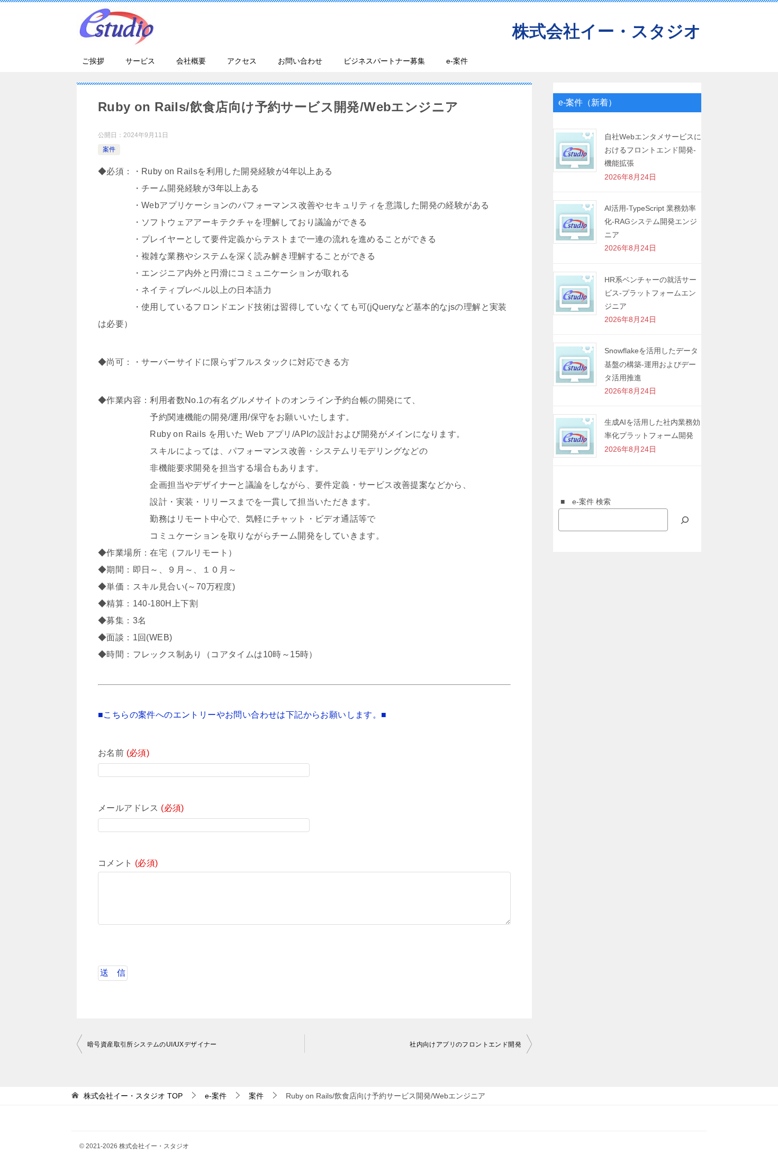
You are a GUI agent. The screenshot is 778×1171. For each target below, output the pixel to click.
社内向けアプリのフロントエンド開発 (465, 1044)
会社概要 (191, 61)
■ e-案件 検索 (582, 501)
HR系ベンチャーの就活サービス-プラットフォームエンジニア (650, 292)
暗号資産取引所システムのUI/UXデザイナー (152, 1044)
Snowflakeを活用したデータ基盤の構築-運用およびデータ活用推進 (651, 363)
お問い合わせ (300, 61)
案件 (109, 149)
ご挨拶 (93, 61)
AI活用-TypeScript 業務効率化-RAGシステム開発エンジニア (650, 221)
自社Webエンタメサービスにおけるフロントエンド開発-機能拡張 (652, 149)
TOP (133, 1096)
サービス (140, 61)
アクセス (242, 61)
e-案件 (457, 61)
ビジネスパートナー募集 (384, 61)
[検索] (684, 519)
